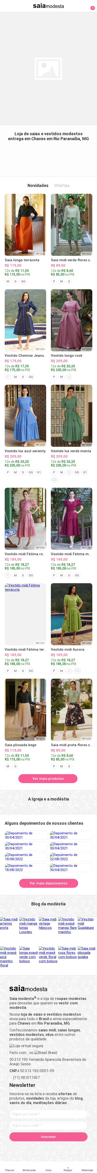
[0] (90, 6)
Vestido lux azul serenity (25, 451)
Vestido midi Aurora (67, 649)
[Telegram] (73, 1148)
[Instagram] (40, 1148)
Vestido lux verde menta (71, 451)
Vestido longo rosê (66, 355)
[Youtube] (57, 1148)
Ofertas (62, 185)
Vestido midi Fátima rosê (26, 554)
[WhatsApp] (65, 1148)
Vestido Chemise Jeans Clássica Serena (38, 355)
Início (48, 1170)
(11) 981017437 (26, 1077)
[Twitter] (32, 1148)
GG (23, 281)
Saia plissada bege (20, 745)
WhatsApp (87, 1170)
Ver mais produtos (48, 779)
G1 (39, 472)
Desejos (68, 1170)
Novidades (38, 185)
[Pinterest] (48, 1148)
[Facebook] (24, 1148)
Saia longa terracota (22, 260)
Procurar (9, 1170)
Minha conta (29, 1170)
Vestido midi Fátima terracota (30, 649)
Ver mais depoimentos (48, 883)
